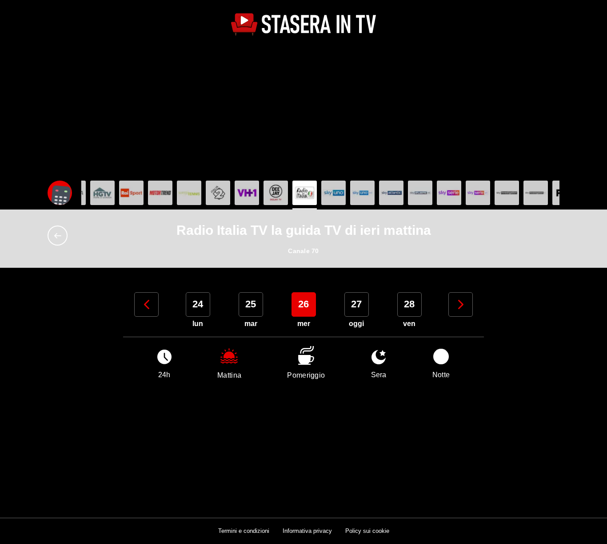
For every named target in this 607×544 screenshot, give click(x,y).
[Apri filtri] (60, 193)
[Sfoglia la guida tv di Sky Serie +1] (478, 193)
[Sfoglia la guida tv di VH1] (247, 193)
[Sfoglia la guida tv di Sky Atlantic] (391, 193)
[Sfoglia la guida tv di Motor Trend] (160, 193)
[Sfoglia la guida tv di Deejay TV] (276, 193)
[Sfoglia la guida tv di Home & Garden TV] (102, 193)
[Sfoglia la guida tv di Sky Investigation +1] (535, 193)
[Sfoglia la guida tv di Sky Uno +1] (362, 193)
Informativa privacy (307, 531)
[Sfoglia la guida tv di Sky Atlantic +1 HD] (420, 193)
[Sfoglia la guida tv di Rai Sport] (131, 193)
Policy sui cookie (367, 531)
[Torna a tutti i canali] (60, 236)
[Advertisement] (303, 109)
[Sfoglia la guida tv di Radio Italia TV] (304, 193)
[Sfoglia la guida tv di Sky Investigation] (507, 193)
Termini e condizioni (243, 531)
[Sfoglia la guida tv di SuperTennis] (189, 193)
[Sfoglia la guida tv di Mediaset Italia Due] (218, 193)
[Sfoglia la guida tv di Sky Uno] (333, 193)
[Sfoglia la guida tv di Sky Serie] (449, 193)
